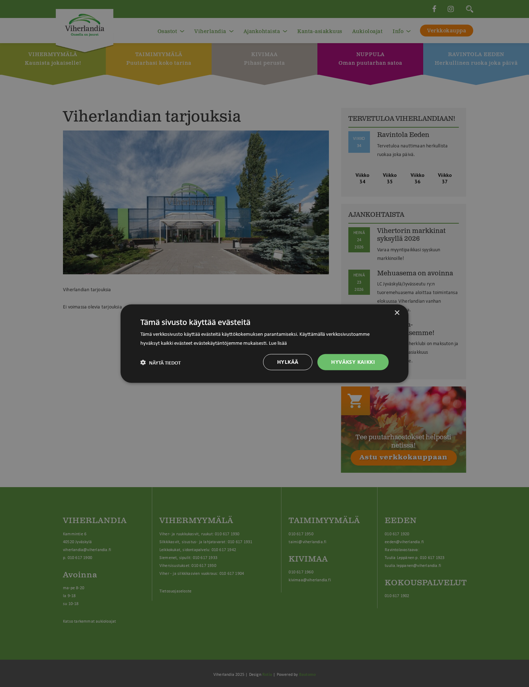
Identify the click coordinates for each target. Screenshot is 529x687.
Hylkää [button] (287, 361)
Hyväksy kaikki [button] (353, 361)
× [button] (396, 312)
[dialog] (264, 343)
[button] (160, 362)
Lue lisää (278, 342)
